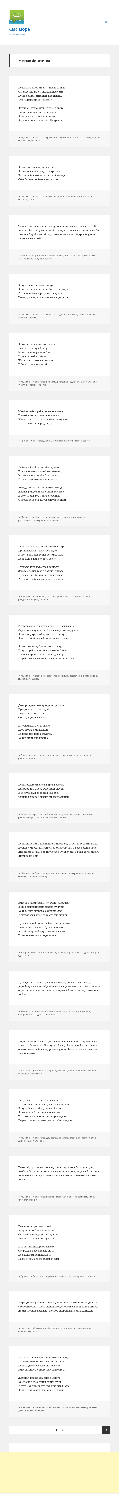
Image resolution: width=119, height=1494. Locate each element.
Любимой (25, 196)
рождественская (49, 817)
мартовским (73, 952)
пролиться (61, 1196)
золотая (51, 596)
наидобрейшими (82, 1011)
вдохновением (56, 255)
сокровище (23, 1073)
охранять (68, 440)
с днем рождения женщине (82, 1070)
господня (64, 1328)
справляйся (34, 140)
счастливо (23, 384)
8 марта (25, 952)
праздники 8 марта (89, 952)
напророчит (75, 814)
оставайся (60, 1276)
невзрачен (75, 675)
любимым (49, 440)
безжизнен (40, 675)
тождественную (38, 384)
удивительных (31, 258)
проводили (75, 1137)
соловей (43, 599)
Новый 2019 (27, 255)
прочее (78, 440)
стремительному (38, 876)
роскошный (62, 381)
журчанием (59, 952)
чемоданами (45, 258)
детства (47, 755)
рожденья (77, 596)
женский (49, 952)
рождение (78, 755)
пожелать (77, 137)
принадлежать (63, 596)
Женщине (25, 596)
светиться (92, 196)
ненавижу (51, 517)
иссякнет (57, 755)
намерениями (25, 1014)
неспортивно (64, 137)
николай (50, 1196)
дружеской (51, 1137)
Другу (24, 755)
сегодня (33, 1199)
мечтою (59, 440)
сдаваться (23, 955)
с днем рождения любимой (72, 196)
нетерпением (63, 517)
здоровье (51, 1070)
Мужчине (25, 137)
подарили (62, 1070)
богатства (40, 137)
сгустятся (23, 1199)
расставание (24, 520)
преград (50, 873)
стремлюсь (33, 678)
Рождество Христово (32, 814)
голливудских (68, 1407)
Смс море (19, 29)
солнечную (23, 876)
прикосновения (78, 517)
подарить (72, 314)
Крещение (26, 1328)
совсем (86, 440)
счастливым (37, 1073)
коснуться (63, 675)
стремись (90, 1276)
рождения (61, 873)
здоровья (63, 814)
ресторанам (88, 1137)
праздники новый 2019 (44, 1014)
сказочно (22, 199)
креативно (51, 137)
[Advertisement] (59, 1472)
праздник (67, 755)
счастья (62, 817)
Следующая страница (106, 1430)
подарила (61, 314)
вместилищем (54, 1407)
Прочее (24, 440)
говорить (51, 314)
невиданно (51, 196)
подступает (70, 255)
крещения (75, 1328)
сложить (33, 317)
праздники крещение (28, 1331)
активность (41, 1328)
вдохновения (55, 1011)
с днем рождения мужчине (83, 381)
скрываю (33, 199)
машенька (81, 1407)
